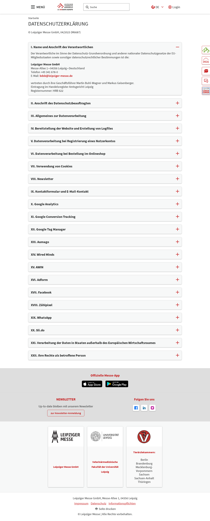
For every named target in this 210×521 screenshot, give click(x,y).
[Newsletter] (206, 71)
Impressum (81, 503)
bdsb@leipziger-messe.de (56, 76)
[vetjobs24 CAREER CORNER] (206, 91)
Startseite (33, 18)
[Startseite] (65, 7)
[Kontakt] (206, 81)
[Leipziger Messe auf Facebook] (136, 408)
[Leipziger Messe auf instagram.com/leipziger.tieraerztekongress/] (152, 408)
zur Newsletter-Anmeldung (66, 413)
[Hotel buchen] (206, 60)
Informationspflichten (122, 503)
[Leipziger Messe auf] (144, 408)
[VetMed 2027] (206, 50)
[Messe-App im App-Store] (92, 384)
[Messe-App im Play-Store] (116, 384)
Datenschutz (98, 503)
